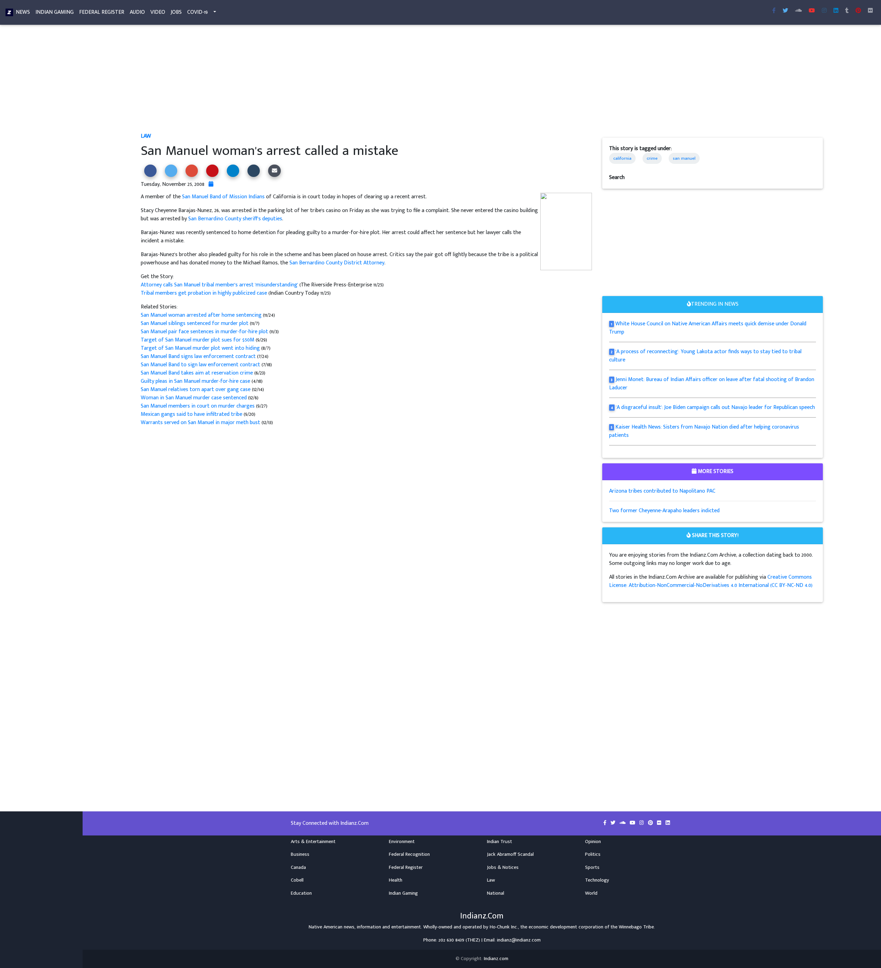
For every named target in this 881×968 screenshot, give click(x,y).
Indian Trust (499, 842)
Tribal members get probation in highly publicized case (204, 293)
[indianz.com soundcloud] (798, 11)
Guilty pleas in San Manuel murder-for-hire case (195, 381)
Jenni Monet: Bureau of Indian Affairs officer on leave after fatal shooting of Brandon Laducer (711, 383)
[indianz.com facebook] (773, 11)
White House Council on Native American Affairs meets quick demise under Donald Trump (707, 328)
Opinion (593, 842)
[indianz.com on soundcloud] (623, 823)
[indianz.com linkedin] (836, 11)
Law (146, 136)
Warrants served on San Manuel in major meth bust (201, 422)
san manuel (684, 158)
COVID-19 (197, 12)
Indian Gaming (54, 12)
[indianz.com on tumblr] (846, 11)
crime (652, 158)
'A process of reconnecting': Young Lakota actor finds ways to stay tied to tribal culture (705, 356)
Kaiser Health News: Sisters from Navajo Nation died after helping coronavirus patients (704, 431)
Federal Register (101, 12)
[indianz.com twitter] (785, 11)
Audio (137, 12)
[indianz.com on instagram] (642, 823)
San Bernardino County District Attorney (336, 262)
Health (395, 880)
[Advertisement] (347, 81)
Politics (593, 854)
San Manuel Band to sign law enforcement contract (201, 364)
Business (300, 854)
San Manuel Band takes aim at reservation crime (197, 373)
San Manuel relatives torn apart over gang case (196, 389)
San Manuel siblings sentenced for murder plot (195, 323)
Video (157, 12)
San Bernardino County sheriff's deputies (235, 218)
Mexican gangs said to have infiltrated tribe (192, 414)
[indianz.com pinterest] (858, 11)
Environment (402, 842)
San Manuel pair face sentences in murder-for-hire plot (205, 331)
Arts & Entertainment (313, 842)
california (622, 158)
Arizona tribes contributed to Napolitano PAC (662, 491)
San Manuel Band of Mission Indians (223, 196)
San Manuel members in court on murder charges (198, 406)
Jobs (176, 12)
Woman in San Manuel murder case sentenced (194, 397)
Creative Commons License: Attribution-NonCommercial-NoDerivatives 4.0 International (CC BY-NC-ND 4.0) (711, 581)
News (23, 12)
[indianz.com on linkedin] (668, 823)
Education (301, 893)
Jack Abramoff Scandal (510, 854)
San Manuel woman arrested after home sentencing (202, 315)
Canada (298, 867)
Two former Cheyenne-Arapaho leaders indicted (664, 510)
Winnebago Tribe (636, 927)
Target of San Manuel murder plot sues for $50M (197, 340)
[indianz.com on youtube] (812, 11)
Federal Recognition (409, 854)
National (495, 893)
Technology (597, 880)
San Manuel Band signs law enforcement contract (199, 356)
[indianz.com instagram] (824, 11)
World (591, 893)
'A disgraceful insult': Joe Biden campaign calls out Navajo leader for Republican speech (715, 407)
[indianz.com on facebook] (605, 823)
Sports (592, 867)
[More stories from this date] (211, 184)
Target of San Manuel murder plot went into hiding (200, 348)
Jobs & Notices (503, 867)
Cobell (297, 880)
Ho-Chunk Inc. (504, 927)
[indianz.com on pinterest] (651, 823)
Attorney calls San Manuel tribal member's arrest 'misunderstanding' (220, 285)
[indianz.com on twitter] (614, 823)
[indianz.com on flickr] (870, 11)
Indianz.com (496, 959)
